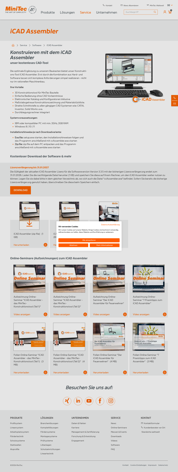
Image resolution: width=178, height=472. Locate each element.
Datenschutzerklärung (110, 225)
